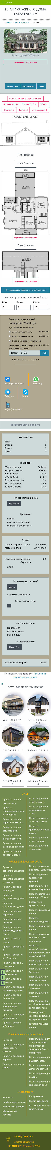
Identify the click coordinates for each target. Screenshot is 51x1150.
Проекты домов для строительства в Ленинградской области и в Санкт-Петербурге (39, 1046)
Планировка (12, 86)
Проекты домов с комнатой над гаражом (12, 1006)
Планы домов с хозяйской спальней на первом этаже (39, 1016)
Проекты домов (22, 22)
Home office (14, 647)
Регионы (7, 1040)
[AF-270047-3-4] (38, 766)
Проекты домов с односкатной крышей (38, 878)
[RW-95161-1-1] (38, 735)
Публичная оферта (38, 1101)
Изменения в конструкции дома (26, 341)
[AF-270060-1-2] (13, 766)
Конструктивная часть (22, 336)
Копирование (36, 1096)
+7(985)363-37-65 (13, 409)
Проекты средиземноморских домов (40, 829)
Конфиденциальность (14, 1102)
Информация (28, 86)
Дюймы (19, 302)
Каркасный (14, 503)
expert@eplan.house (14, 383)
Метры (36, 302)
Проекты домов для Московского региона (13, 1048)
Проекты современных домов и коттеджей (13, 811)
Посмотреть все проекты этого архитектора (25, 289)
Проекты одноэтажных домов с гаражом (13, 879)
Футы (4, 302)
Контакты (8, 1097)
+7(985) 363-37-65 (23, 1136)
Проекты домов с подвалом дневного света (13, 930)
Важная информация (13, 1106)
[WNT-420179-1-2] (13, 705)
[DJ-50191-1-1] (13, 735)
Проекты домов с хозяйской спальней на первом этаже (39, 1004)
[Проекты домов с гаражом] (9, 605)
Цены (41, 86)
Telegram (9, 396)
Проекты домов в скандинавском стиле (38, 810)
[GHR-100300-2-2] (38, 705)
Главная (8, 22)
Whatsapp (37, 383)
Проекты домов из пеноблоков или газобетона (39, 937)
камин (12, 586)
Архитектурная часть (22, 332)
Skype (25, 396)
